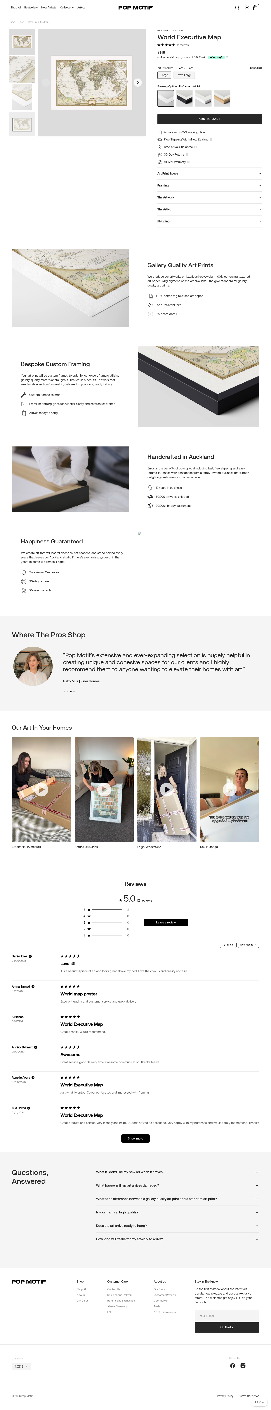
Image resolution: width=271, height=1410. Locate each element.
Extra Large (186, 76)
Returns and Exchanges (121, 1300)
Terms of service (249, 1396)
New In (81, 1295)
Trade (157, 1306)
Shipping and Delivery (119, 1295)
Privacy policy (225, 1396)
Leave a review (166, 922)
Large (166, 76)
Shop (21, 22)
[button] (237, 7)
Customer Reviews (165, 1295)
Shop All (81, 1289)
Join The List (227, 1327)
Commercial (161, 1300)
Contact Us (113, 1289)
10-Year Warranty (117, 1306)
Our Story (159, 1289)
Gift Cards (82, 1300)
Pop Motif (27, 1396)
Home (12, 22)
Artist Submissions (165, 1312)
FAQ (109, 1312)
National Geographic (173, 30)
